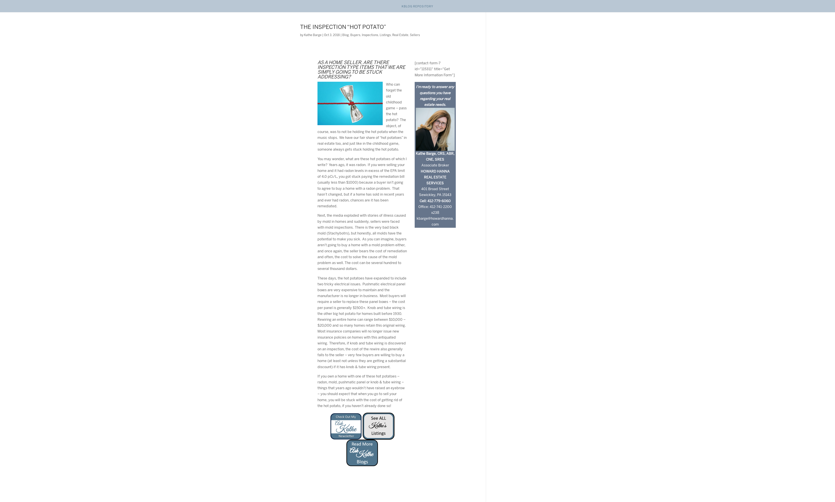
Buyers (355, 35)
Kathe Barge (313, 35)
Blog (345, 35)
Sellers (415, 35)
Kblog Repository (417, 6)
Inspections (370, 35)
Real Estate (400, 35)
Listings (385, 35)
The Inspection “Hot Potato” (343, 27)
